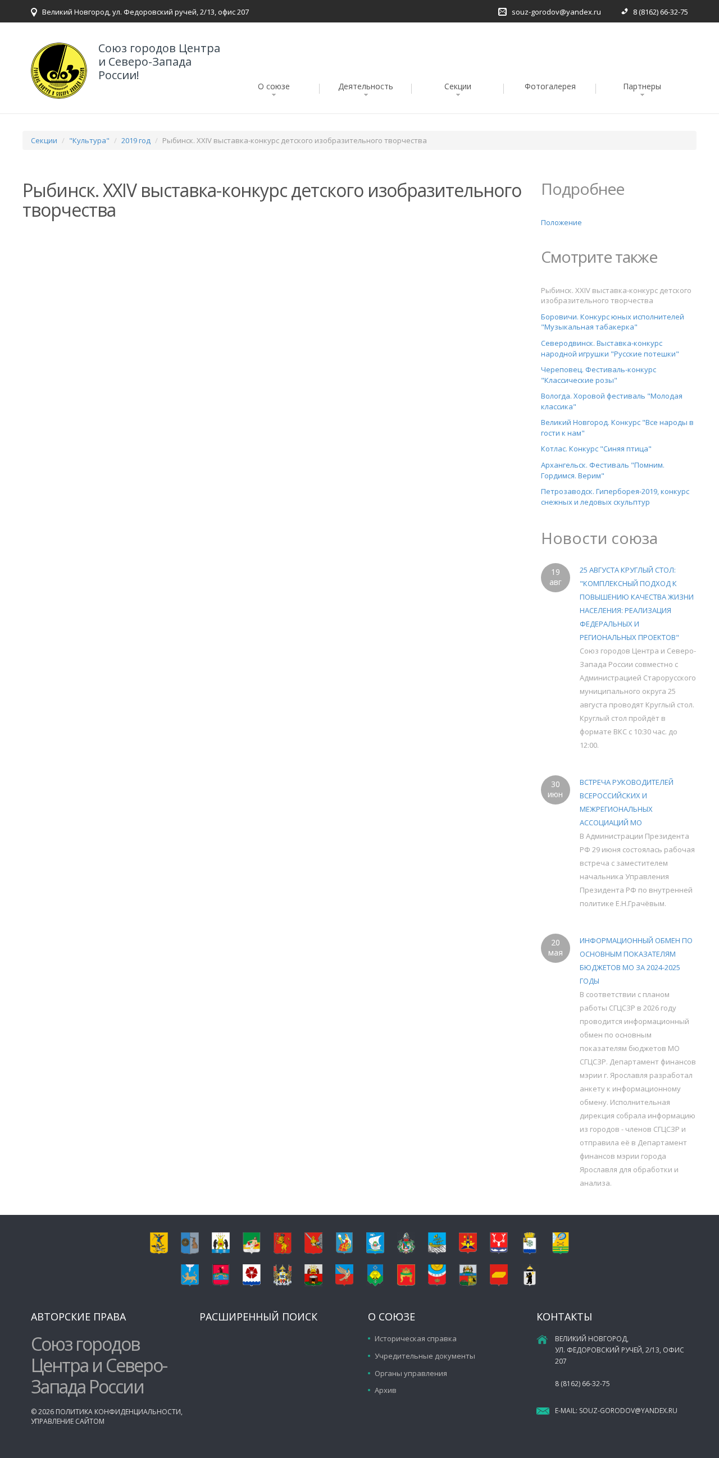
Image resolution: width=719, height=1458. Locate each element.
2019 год (136, 140)
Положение (561, 222)
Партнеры (642, 86)
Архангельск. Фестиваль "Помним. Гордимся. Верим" (603, 470)
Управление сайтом (67, 1421)
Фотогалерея (550, 86)
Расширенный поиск (258, 1316)
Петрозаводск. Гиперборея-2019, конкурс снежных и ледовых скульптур (615, 496)
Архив (386, 1390)
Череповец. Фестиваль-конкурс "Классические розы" (598, 374)
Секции (457, 86)
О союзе (274, 86)
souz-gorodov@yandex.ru (556, 12)
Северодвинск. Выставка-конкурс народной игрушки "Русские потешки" (610, 348)
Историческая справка (416, 1338)
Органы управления (411, 1373)
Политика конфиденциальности (118, 1411)
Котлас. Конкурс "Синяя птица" (596, 449)
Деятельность (365, 86)
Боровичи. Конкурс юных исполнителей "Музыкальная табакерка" (612, 322)
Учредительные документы (425, 1356)
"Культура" (89, 140)
